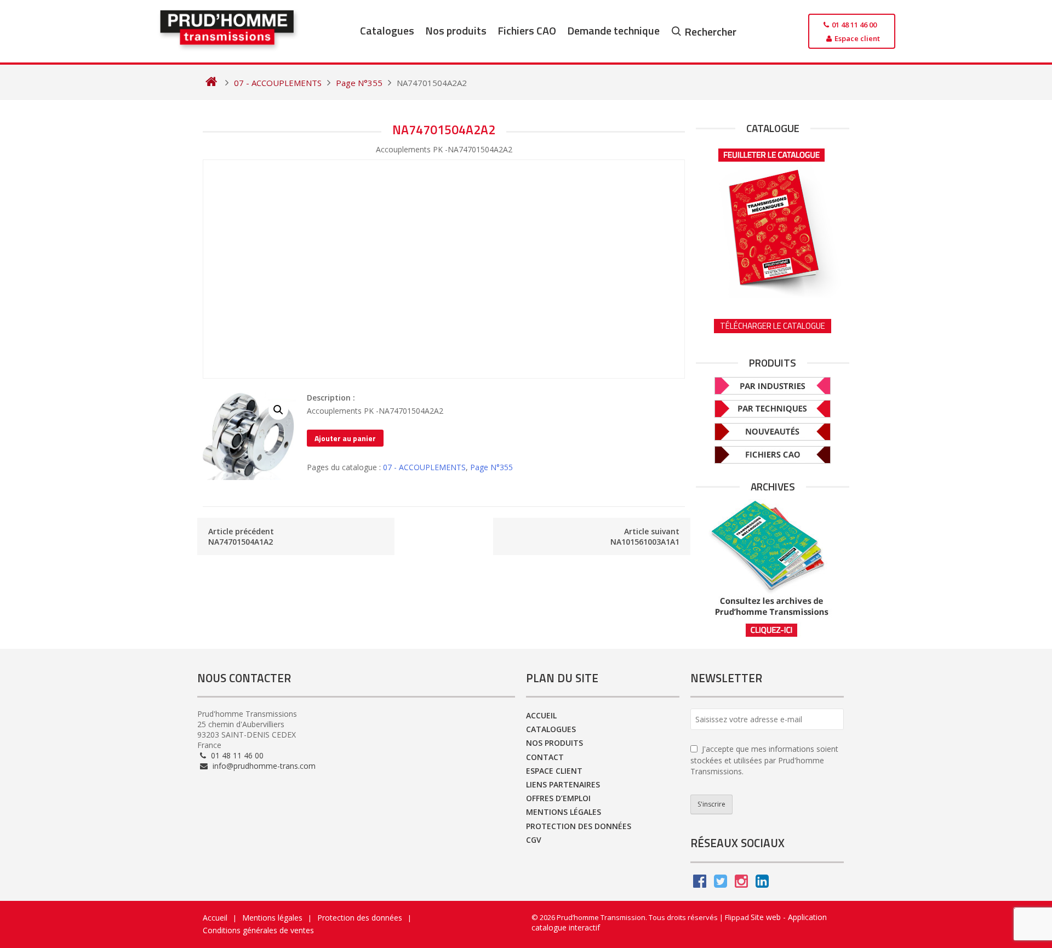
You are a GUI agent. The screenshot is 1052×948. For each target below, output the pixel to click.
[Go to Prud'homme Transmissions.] (211, 82)
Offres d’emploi (558, 798)
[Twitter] (720, 883)
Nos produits (456, 30)
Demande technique (613, 30)
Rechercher (710, 31)
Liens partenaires (563, 784)
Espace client (554, 771)
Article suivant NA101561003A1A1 (644, 536)
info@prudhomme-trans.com (263, 766)
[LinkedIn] (762, 883)
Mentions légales (563, 812)
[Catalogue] (772, 219)
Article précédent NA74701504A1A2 (241, 536)
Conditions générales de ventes (258, 930)
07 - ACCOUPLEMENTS (424, 467)
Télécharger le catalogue (772, 325)
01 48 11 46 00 (236, 755)
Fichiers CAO (527, 30)
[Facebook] (699, 883)
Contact (545, 757)
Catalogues (387, 30)
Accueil (541, 715)
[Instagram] (741, 883)
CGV (533, 840)
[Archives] (772, 568)
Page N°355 (491, 467)
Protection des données (578, 826)
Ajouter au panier (345, 438)
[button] (278, 410)
